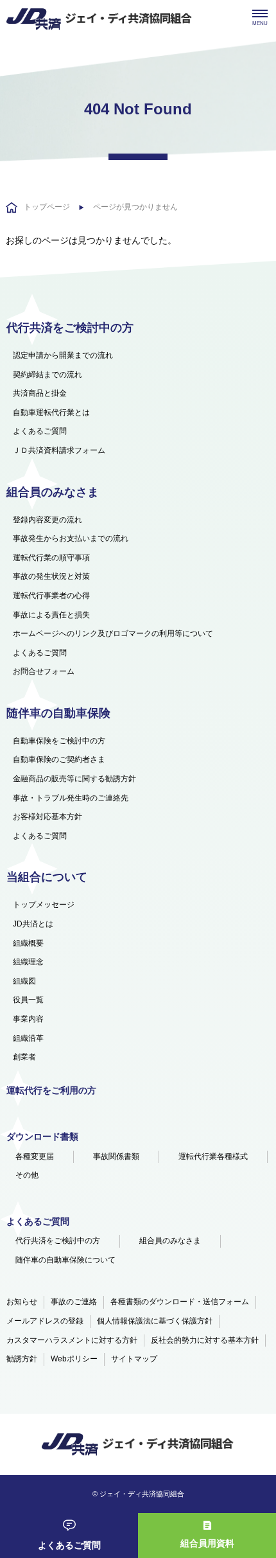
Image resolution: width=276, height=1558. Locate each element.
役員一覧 (28, 999)
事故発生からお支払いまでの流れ (70, 538)
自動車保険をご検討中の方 (59, 740)
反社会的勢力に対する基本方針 (205, 1340)
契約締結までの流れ (47, 374)
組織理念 (28, 961)
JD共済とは (33, 923)
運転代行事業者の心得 (51, 595)
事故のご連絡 (74, 1301)
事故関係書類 (116, 1156)
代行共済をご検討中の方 (57, 1240)
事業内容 (28, 1018)
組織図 (24, 981)
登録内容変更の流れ (47, 519)
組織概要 (28, 943)
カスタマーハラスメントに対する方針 (71, 1340)
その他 (27, 1175)
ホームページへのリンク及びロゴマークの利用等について (113, 633)
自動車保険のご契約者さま (59, 759)
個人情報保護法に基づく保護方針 (154, 1320)
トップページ (47, 206)
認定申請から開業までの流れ (63, 355)
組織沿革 (28, 1038)
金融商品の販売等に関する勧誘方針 (74, 778)
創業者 (24, 1056)
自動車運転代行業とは (51, 412)
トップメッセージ (43, 904)
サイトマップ (134, 1358)
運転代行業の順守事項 (51, 557)
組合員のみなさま (170, 1240)
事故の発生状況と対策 (51, 576)
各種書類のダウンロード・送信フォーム (179, 1301)
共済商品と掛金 (40, 393)
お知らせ (21, 1301)
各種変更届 (34, 1156)
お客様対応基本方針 (47, 816)
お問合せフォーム (43, 671)
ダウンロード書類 (42, 1136)
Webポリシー (74, 1358)
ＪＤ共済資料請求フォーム (59, 450)
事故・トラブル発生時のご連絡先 (70, 797)
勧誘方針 (21, 1358)
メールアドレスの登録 (44, 1320)
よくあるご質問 (69, 1545)
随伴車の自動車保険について (65, 1259)
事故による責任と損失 (51, 614)
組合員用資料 (207, 1543)
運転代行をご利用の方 (51, 1090)
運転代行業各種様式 (213, 1156)
